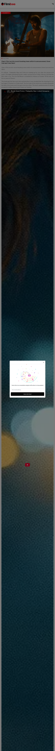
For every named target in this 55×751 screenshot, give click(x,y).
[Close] (43, 362)
